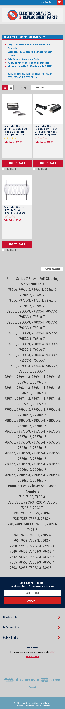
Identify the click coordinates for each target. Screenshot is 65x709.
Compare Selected (51, 269)
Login (40, 2)
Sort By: (23, 87)
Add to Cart (16, 163)
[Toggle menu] (4, 4)
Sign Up (48, 2)
